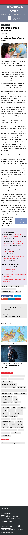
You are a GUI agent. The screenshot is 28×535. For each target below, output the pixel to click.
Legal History (5, 407)
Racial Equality (13, 416)
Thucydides (5, 427)
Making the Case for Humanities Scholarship (12, 307)
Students (18, 291)
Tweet (18, 296)
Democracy (20, 379)
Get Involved (21, 221)
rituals (20, 419)
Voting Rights (5, 432)
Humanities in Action (14, 9)
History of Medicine (7, 402)
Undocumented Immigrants (9, 430)
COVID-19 (4, 379)
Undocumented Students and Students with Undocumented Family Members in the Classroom (12, 365)
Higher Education (18, 286)
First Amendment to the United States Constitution (12, 390)
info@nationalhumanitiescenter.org (12, 518)
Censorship (5, 376)
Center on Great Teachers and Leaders (14, 272)
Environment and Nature (8, 387)
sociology (5, 424)
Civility (12, 376)
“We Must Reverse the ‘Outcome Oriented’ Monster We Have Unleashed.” (14, 243)
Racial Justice (6, 419)
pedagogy (12, 289)
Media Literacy (21, 407)
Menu (4, 2)
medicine (4, 410)
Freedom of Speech (7, 393)
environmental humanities (9, 384)
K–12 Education (5, 24)
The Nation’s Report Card (10, 269)
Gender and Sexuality (20, 393)
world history (6, 435)
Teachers (19, 424)
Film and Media (21, 387)
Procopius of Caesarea (16, 413)
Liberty (13, 407)
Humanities (5, 289)
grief (15, 396)
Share (6, 298)
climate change (20, 376)
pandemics (11, 410)
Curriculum (12, 379)
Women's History (16, 432)
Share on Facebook (8, 296)
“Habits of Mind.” (8, 252)
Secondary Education (8, 291)
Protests (4, 416)
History (16, 399)
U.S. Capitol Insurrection (16, 427)
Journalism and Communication (10, 405)
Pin (19, 298)
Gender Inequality (7, 396)
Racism (14, 419)
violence (21, 430)
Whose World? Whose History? (12, 315)
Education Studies (7, 286)
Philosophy (5, 413)
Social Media (19, 421)
